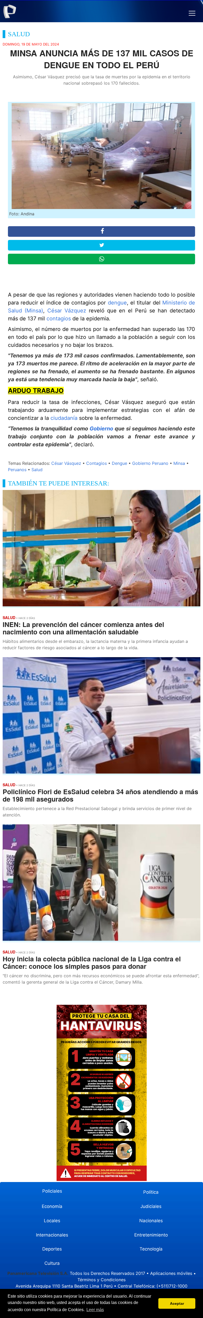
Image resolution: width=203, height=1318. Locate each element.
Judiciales (151, 1206)
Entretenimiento (151, 1235)
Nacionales (151, 1220)
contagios (59, 318)
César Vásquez (66, 463)
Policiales (52, 1191)
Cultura (52, 1263)
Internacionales (52, 1235)
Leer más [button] (95, 1309)
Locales (52, 1220)
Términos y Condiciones (101, 1279)
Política (151, 1192)
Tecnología (151, 1249)
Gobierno (101, 428)
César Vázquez (66, 310)
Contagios (96, 463)
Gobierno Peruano (150, 463)
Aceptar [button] (177, 1303)
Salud (37, 469)
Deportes (52, 1249)
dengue (117, 302)
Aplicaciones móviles (171, 1273)
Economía (52, 1206)
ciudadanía (63, 418)
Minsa (179, 463)
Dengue (119, 463)
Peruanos (17, 469)
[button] (192, 13)
